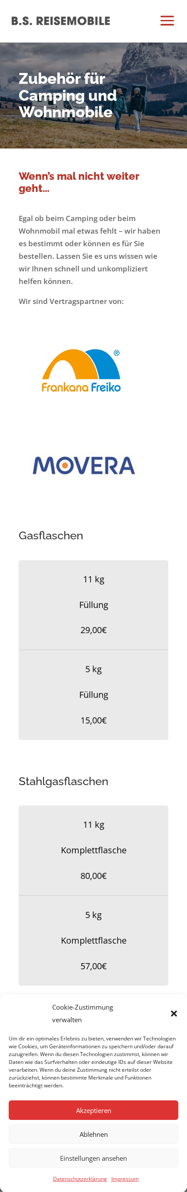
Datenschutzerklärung (80, 1178)
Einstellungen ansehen (93, 1158)
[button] (174, 1013)
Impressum (125, 1178)
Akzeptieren (93, 1110)
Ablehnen (94, 1134)
